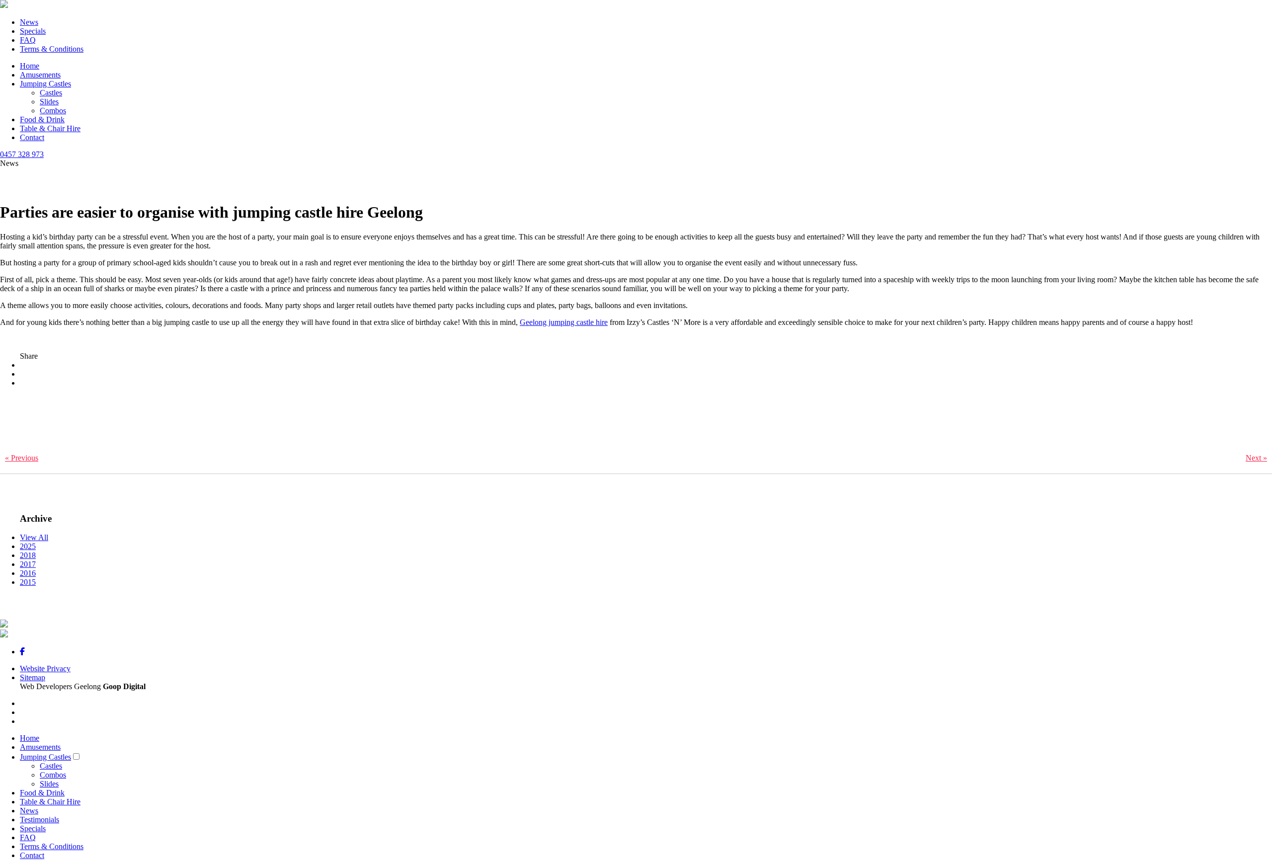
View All (34, 537)
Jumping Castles (45, 83)
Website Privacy (45, 668)
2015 (28, 582)
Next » (1256, 458)
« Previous (21, 458)
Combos (53, 110)
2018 (28, 555)
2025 (28, 546)
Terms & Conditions (51, 49)
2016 (28, 573)
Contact (32, 137)
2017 (28, 564)
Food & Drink (42, 119)
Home (29, 66)
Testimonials (39, 819)
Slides (49, 101)
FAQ (28, 40)
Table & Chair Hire (50, 128)
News (29, 22)
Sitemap (32, 677)
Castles (51, 92)
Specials (33, 31)
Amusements (40, 75)
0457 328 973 (22, 154)
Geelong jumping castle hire (564, 322)
